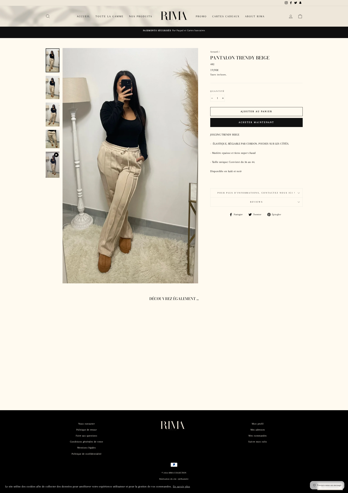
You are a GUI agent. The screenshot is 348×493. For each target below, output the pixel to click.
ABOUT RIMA (255, 16)
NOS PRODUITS (140, 16)
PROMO (201, 16)
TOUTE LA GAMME (110, 16)
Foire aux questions (86, 435)
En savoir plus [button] (181, 486)
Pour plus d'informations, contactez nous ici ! (256, 193)
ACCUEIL (83, 16)
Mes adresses (257, 429)
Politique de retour (86, 429)
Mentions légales (86, 447)
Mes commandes (257, 435)
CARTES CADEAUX (226, 16)
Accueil (214, 51)
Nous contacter (86, 423)
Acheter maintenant (256, 122)
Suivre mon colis (257, 441)
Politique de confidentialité (86, 453)
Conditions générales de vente (86, 441)
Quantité (217, 91)
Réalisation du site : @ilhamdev (173, 479)
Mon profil (258, 423)
